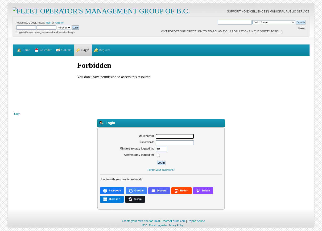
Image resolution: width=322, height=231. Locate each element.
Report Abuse (196, 221)
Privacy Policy (176, 225)
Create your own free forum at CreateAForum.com (154, 221)
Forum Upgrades (158, 225)
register (59, 22)
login (48, 22)
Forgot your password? (161, 169)
